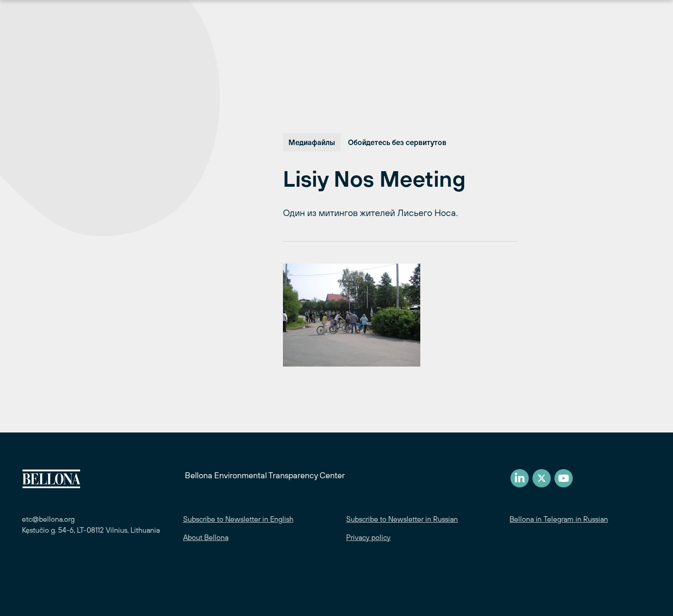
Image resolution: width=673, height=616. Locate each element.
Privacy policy (368, 537)
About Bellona (205, 537)
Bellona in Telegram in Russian (559, 519)
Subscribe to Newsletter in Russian (402, 519)
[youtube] (563, 478)
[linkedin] (519, 478)
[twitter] (541, 478)
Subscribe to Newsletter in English (238, 519)
